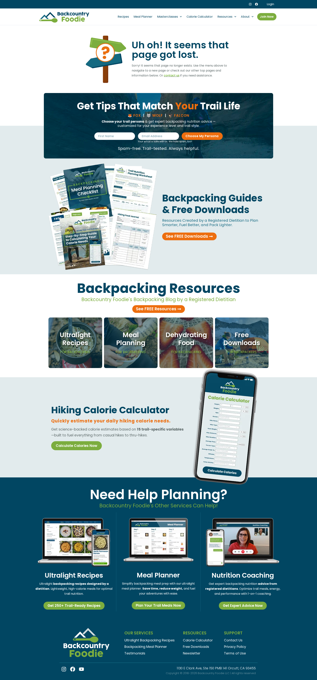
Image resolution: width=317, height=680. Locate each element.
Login (270, 4)
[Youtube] (81, 669)
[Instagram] (250, 4)
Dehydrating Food (186, 342)
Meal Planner (143, 17)
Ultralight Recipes (75, 342)
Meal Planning (131, 342)
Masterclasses (167, 17)
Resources (224, 17)
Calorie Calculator (200, 17)
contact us (171, 75)
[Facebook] (256, 4)
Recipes (123, 17)
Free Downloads (241, 342)
